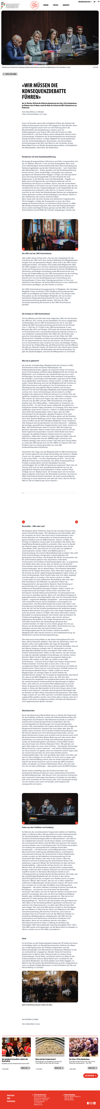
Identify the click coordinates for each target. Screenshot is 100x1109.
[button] (10, 74)
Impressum (10, 1095)
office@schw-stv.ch (38, 1104)
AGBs (8, 1098)
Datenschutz (11, 1101)
